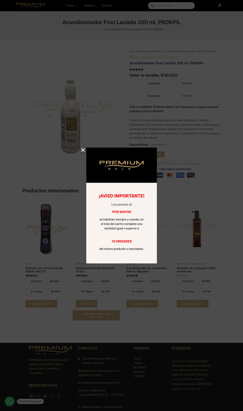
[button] (83, 150)
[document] (121, 205)
